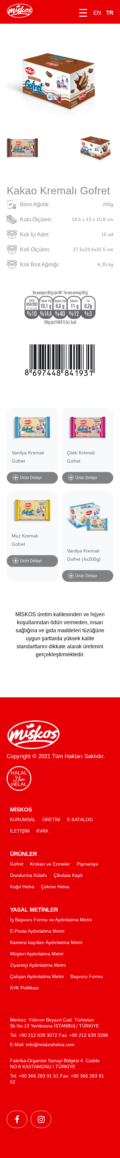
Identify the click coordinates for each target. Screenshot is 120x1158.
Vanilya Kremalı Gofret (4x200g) (84, 555)
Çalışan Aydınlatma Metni (37, 976)
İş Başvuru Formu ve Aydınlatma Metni (51, 919)
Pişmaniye (87, 864)
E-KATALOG (80, 819)
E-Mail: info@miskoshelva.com (42, 1044)
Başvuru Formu (86, 976)
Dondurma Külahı (28, 875)
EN (97, 13)
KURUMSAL (23, 819)
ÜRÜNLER (23, 854)
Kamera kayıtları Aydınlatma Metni (46, 942)
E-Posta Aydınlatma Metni (37, 931)
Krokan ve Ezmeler (50, 864)
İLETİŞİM (20, 831)
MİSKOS (21, 809)
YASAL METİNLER (34, 910)
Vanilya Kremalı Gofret (28, 457)
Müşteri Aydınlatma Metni (36, 953)
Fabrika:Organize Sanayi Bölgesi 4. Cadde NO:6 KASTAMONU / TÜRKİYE (55, 1063)
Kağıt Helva (22, 886)
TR (109, 13)
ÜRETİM (51, 819)
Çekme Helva (55, 886)
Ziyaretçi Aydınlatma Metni (38, 965)
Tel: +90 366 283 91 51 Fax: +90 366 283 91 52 (57, 1079)
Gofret (16, 864)
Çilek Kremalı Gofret (81, 457)
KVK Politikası (24, 987)
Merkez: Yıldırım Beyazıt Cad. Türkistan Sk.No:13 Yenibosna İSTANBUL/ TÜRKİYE (54, 1022)
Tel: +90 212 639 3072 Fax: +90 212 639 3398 (59, 1035)
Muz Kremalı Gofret (25, 540)
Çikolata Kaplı (68, 875)
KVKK (42, 831)
